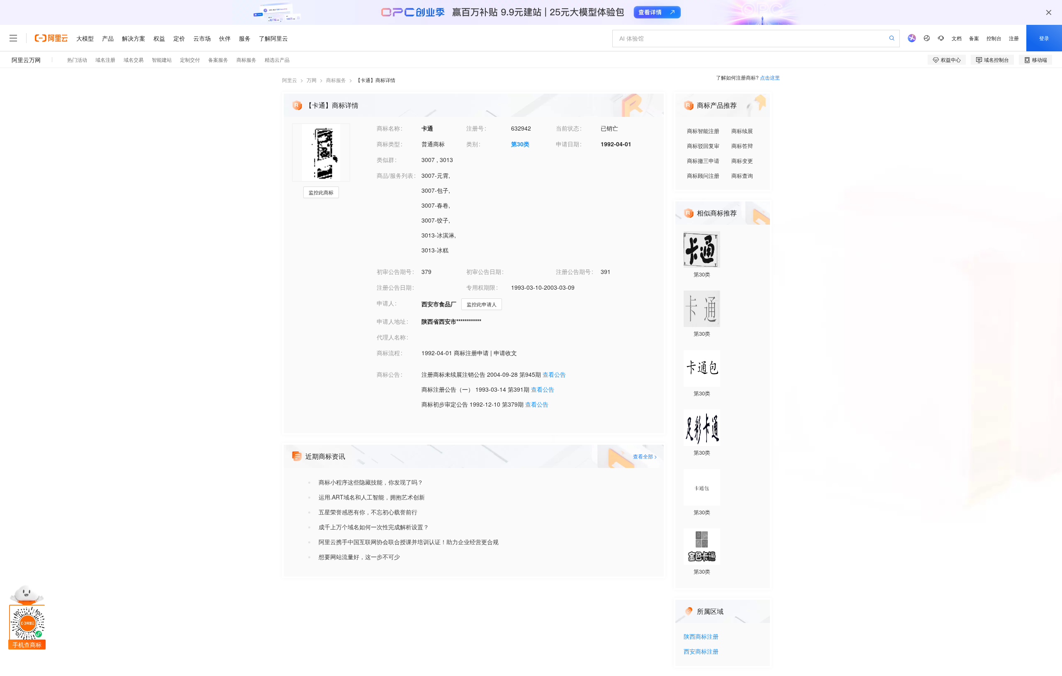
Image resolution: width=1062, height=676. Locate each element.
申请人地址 (391, 321)
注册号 (475, 128)
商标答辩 (742, 146)
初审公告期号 (394, 271)
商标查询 (742, 175)
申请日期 (567, 144)
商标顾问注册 (703, 175)
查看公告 (554, 374)
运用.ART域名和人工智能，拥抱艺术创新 (372, 497)
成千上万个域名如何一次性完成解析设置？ (374, 527)
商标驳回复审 (703, 146)
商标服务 (336, 79)
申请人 (385, 303)
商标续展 (742, 131)
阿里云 (289, 79)
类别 (472, 144)
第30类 (520, 144)
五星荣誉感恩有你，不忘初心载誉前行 (368, 512)
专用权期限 (480, 287)
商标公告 (388, 374)
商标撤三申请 (703, 161)
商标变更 (742, 161)
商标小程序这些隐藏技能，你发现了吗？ (371, 482)
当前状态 (567, 128)
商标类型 (388, 144)
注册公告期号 (573, 271)
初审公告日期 (483, 271)
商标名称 (388, 128)
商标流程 (388, 353)
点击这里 (770, 77)
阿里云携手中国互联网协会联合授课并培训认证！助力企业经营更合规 (409, 542)
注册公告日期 (394, 287)
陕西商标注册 (701, 637)
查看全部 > (645, 456)
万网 (312, 79)
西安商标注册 (701, 652)
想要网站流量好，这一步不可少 (359, 556)
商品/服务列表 (395, 175)
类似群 (385, 159)
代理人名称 (391, 337)
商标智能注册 (703, 131)
